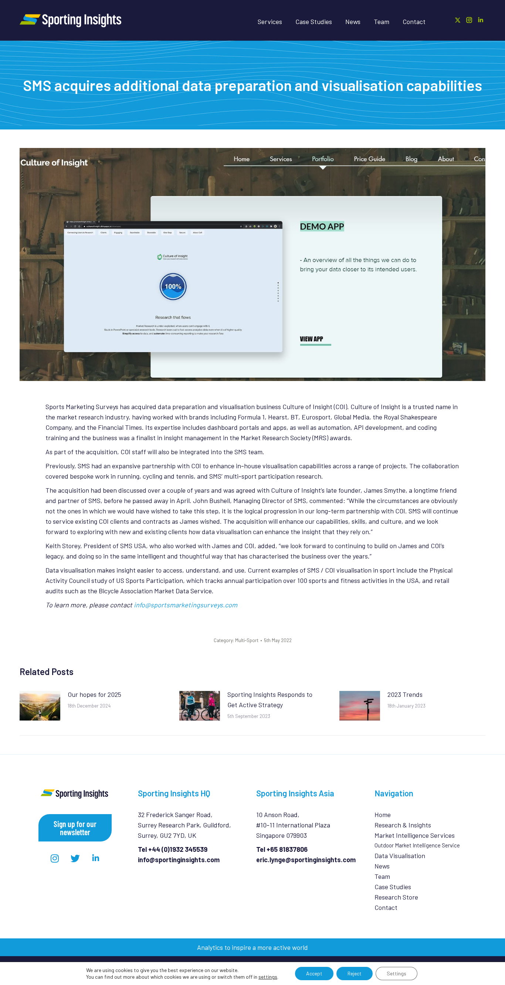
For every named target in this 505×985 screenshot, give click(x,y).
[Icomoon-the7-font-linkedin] (95, 858)
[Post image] (40, 706)
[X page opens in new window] (457, 20)
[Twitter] (75, 858)
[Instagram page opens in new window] (469, 20)
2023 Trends (405, 694)
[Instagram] (54, 858)
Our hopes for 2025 (94, 694)
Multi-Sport (246, 640)
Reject (355, 973)
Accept (314, 973)
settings (267, 977)
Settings (396, 973)
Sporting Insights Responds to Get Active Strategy (269, 699)
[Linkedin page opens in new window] (480, 20)
